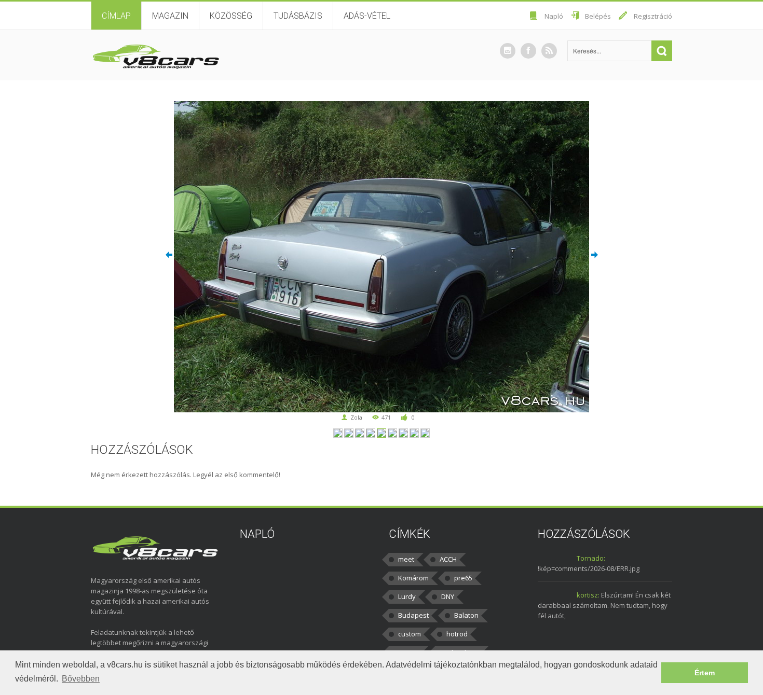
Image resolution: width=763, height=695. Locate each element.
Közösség (231, 16)
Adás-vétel (367, 16)
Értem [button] (704, 673)
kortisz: (588, 595)
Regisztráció (653, 16)
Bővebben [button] (81, 678)
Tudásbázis (298, 16)
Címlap (116, 16)
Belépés (598, 16)
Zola (356, 417)
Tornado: (591, 558)
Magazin (170, 16)
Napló (553, 16)
